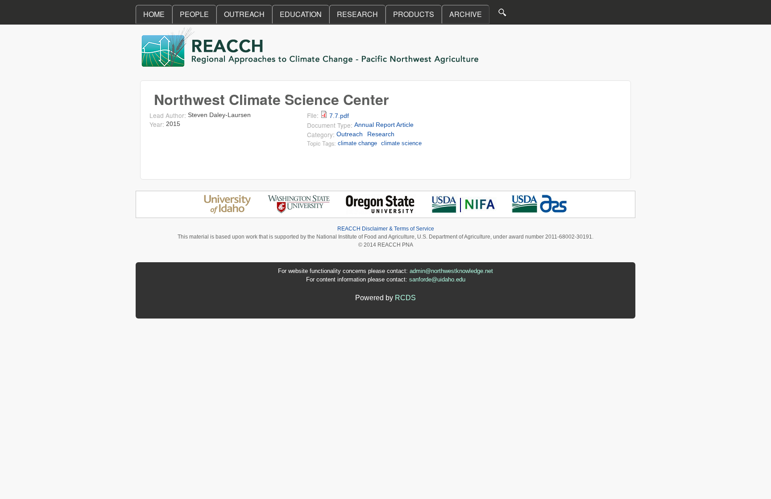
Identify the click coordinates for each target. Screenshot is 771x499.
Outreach (349, 134)
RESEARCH (357, 14)
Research (380, 134)
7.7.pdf (339, 116)
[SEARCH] (502, 14)
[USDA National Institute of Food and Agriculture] (463, 212)
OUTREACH (244, 14)
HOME (154, 14)
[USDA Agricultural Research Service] (539, 212)
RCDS (405, 298)
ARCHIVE (465, 14)
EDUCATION (301, 14)
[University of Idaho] (227, 212)
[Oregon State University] (381, 212)
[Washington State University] (299, 212)
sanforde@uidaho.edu (437, 279)
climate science (401, 143)
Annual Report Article (384, 125)
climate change (357, 143)
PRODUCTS (413, 14)
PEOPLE (194, 14)
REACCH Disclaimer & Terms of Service (385, 229)
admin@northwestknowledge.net (451, 271)
